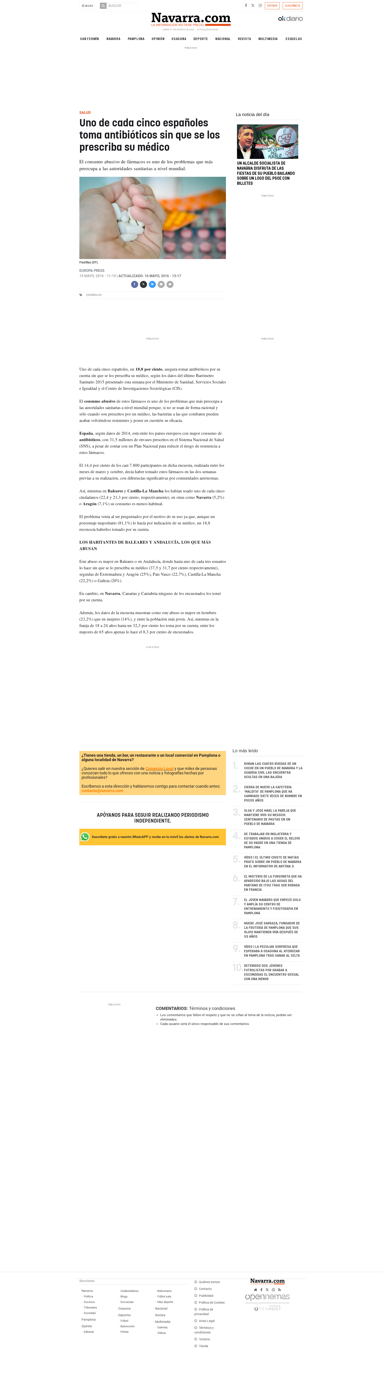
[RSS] (279, 1290)
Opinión (158, 38)
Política (88, 1296)
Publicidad (206, 1296)
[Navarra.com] (191, 18)
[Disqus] (228, 1090)
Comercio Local (159, 768)
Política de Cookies (212, 1303)
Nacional (223, 38)
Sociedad (90, 1313)
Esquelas (294, 38)
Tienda (203, 1346)
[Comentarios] (169, 284)
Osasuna (179, 38)
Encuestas (127, 1302)
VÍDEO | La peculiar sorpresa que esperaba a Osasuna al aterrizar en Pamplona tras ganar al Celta (272, 951)
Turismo (204, 1339)
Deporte (200, 38)
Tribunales (90, 1307)
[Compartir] (134, 284)
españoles (94, 295)
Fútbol (124, 1320)
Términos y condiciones (212, 1008)
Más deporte (165, 1302)
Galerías (162, 1327)
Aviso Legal (207, 1321)
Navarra (113, 38)
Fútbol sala (164, 1296)
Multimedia (268, 38)
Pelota (124, 1331)
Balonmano (164, 1291)
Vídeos (161, 1333)
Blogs (124, 1296)
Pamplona (136, 38)
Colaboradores (129, 1291)
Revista (244, 38)
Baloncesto (127, 1326)
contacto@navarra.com (102, 790)
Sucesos (89, 1302)
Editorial (89, 1331)
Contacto (205, 1289)
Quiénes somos (209, 1282)
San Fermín (89, 38)
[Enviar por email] (160, 284)
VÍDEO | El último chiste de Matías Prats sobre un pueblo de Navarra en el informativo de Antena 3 (272, 862)
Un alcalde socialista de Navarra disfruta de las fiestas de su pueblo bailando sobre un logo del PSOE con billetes (266, 174)
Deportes (124, 1315)
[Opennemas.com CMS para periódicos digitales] (267, 1301)
